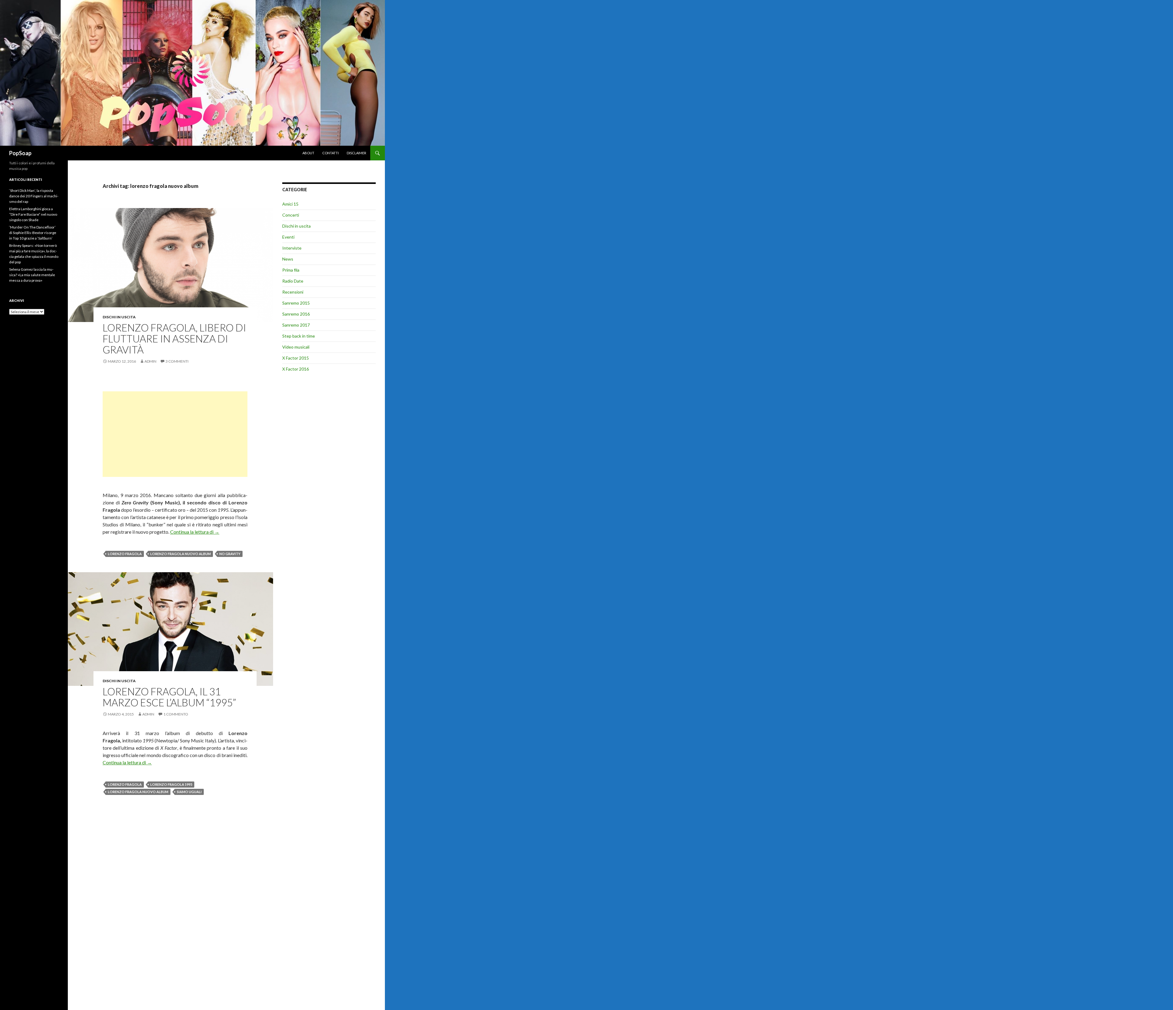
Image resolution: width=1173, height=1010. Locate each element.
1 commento (175, 714)
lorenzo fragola (125, 554)
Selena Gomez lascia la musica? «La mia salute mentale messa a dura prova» (32, 275)
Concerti (290, 215)
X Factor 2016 (295, 368)
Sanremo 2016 (296, 314)
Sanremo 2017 (296, 325)
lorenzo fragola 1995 (171, 784)
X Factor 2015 (295, 357)
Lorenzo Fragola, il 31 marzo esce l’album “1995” (169, 696)
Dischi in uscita (119, 317)
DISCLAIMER (356, 153)
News (287, 259)
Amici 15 (290, 204)
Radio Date (292, 281)
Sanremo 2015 (296, 303)
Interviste (291, 248)
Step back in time (298, 335)
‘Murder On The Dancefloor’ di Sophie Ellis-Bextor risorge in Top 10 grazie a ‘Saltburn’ (32, 232)
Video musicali (295, 346)
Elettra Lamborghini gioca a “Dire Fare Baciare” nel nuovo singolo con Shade (33, 214)
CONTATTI (330, 153)
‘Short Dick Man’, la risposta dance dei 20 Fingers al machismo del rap (33, 196)
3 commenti (177, 361)
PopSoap (20, 153)
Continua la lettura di (194, 532)
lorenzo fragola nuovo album (180, 554)
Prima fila (290, 270)
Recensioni (292, 292)
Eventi (288, 237)
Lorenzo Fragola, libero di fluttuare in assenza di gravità (174, 338)
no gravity (229, 554)
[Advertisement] (175, 434)
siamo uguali (189, 792)
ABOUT (308, 153)
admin (150, 361)
